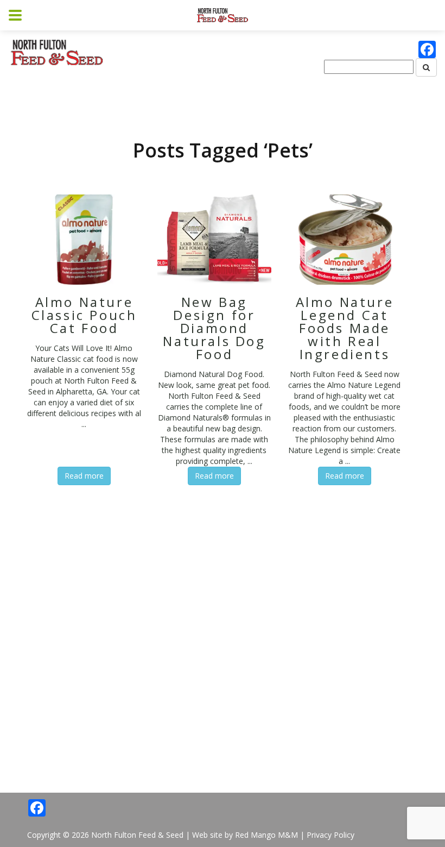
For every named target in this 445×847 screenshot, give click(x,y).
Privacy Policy (330, 835)
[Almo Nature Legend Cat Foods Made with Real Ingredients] (345, 239)
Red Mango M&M (266, 835)
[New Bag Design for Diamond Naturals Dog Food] (214, 239)
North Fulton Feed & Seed (137, 835)
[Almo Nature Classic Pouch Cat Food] (84, 239)
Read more (84, 475)
